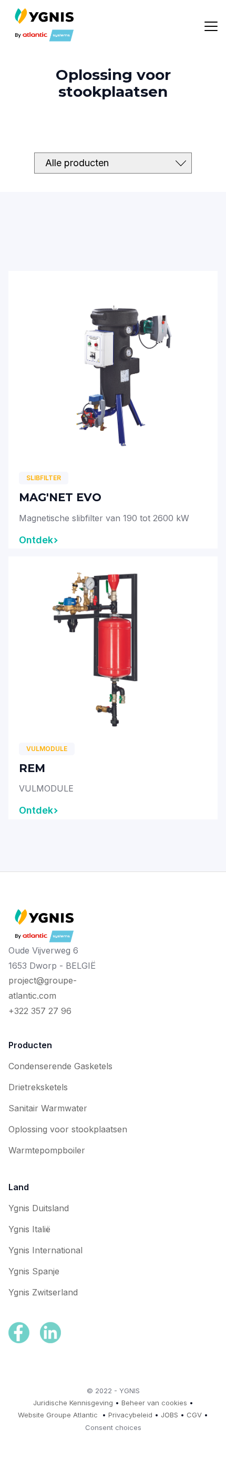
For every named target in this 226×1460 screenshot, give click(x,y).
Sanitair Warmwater (47, 1108)
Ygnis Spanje (33, 1271)
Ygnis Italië (29, 1229)
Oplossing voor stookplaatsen (67, 1129)
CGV (194, 1415)
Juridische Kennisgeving (73, 1402)
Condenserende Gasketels (60, 1066)
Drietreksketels (38, 1087)
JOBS (169, 1415)
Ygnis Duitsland (38, 1208)
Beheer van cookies (154, 1402)
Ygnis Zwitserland (43, 1292)
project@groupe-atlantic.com (42, 988)
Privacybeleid (130, 1415)
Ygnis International (45, 1250)
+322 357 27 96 (39, 1011)
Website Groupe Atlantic (58, 1415)
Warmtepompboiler (46, 1150)
